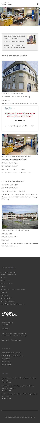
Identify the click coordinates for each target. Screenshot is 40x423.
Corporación (5, 281)
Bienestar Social (6, 284)
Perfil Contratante (7, 301)
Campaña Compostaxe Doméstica (12, 304)
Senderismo (6, 359)
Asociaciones (12, 275)
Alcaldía (3, 278)
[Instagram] (20, 414)
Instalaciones (5, 289)
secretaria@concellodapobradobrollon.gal (14, 336)
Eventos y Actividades (18, 289)
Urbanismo (4, 295)
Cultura (3, 287)
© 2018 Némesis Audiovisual (12, 417)
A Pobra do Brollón (7, 272)
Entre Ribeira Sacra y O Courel (13, 356)
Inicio (4, 18)
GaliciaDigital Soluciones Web (27, 417)
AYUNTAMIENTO (13, 18)
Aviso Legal (5, 340)
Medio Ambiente (6, 298)
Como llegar (6, 362)
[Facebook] (23, 414)
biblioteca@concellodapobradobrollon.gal (14, 159)
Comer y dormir (7, 365)
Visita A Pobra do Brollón (11, 353)
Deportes (3, 292)
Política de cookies (15, 340)
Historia (4, 275)
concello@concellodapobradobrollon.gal (14, 333)
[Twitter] (16, 414)
